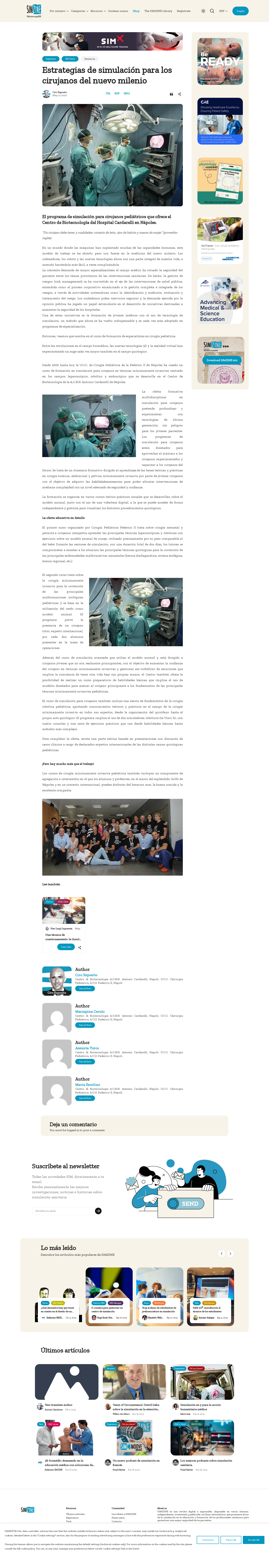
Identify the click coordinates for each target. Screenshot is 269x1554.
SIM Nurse (159, 1303)
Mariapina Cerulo (90, 1011)
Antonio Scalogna (206, 1317)
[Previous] (221, 1253)
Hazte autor (118, 1517)
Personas (111, 1368)
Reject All (231, 1539)
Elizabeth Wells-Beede (158, 1317)
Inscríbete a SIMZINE (124, 1514)
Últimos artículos (75, 1514)
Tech (197, 1303)
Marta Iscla (185, 1414)
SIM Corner (53, 1424)
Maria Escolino (87, 1084)
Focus (45, 1303)
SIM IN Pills (196, 1424)
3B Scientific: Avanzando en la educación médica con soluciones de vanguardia (69, 1465)
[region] (134, 1538)
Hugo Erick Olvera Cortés (108, 1317)
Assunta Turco (87, 1048)
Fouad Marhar (119, 1469)
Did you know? (196, 1368)
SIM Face (124, 1368)
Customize (208, 1539)
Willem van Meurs (121, 1414)
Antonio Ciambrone (54, 1409)
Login (240, 11)
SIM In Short (180, 1424)
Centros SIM (98, 1303)
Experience (179, 1368)
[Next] (230, 1253)
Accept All (253, 1539)
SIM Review (209, 1303)
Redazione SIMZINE (55, 1317)
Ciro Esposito (60, 92)
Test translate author (58, 1405)
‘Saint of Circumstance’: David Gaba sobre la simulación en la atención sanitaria (136, 1409)
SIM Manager (116, 1303)
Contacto (117, 1521)
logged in (73, 1130)
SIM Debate (58, 1303)
